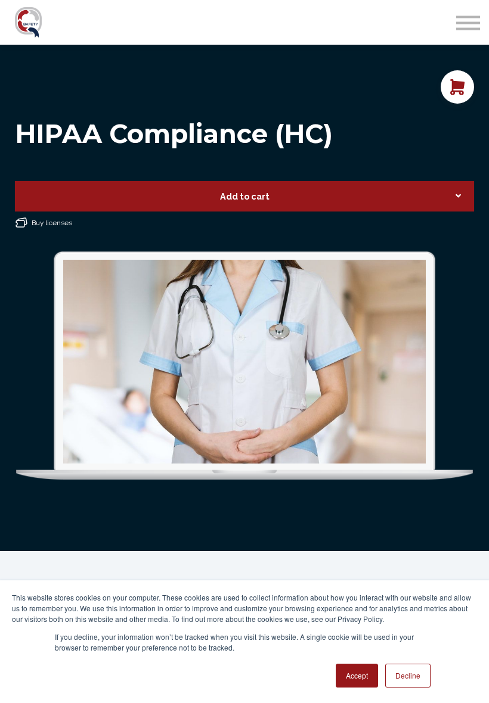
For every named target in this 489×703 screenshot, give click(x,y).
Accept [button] (357, 675)
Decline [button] (407, 675)
